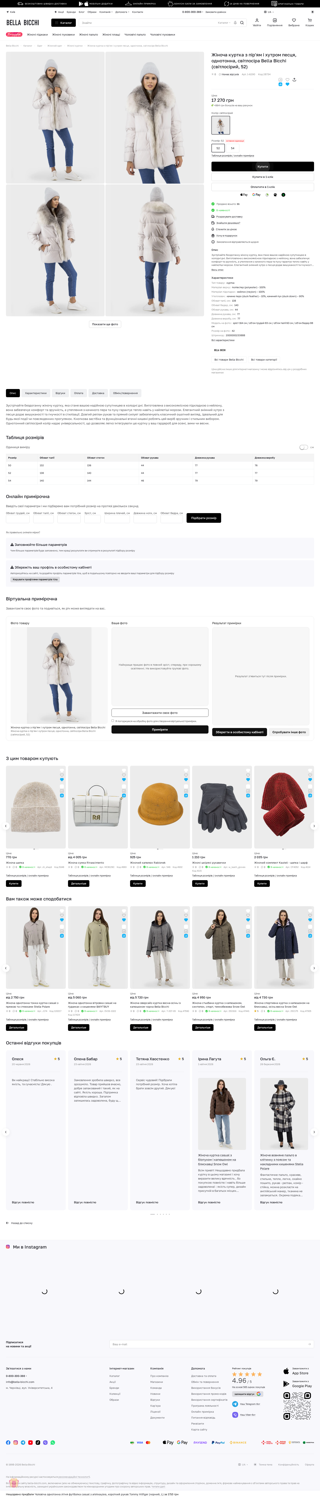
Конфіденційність (288, 1464)
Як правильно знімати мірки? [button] (23, 532)
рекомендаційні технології (74, 1476)
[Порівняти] (280, 79)
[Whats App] (53, 1442)
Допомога (198, 1368)
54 (232, 148)
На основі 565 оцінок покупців (248, 1387)
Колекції (114, 1393)
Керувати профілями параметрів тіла (35, 579)
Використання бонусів (206, 1387)
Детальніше (78, 883)
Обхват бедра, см (172, 513)
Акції (112, 1381)
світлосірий (220, 125)
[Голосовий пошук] (235, 23)
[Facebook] (8, 1442)
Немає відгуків (230, 74)
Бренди (114, 1387)
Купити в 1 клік (262, 176)
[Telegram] (23, 1442)
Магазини (156, 1381)
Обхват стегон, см (69, 513)
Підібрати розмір (203, 518)
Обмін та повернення (205, 1381)
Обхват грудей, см (18, 513)
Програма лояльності (205, 1405)
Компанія (157, 1368)
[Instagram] (15, 1442)
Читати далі (158, 1486)
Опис (13, 393)
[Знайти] (242, 23)
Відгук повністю (23, 1202)
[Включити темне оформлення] (312, 11)
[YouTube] (30, 1442)
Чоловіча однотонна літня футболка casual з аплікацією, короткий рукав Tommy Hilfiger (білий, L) (98, 1494)
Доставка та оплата (203, 1375)
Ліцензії (155, 1411)
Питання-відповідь (203, 1417)
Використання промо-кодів (208, 1393)
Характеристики (36, 393)
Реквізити (197, 1423)
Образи (114, 1399)
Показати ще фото (105, 324)
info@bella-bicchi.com (20, 1381)
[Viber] (45, 1442)
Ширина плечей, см (117, 513)
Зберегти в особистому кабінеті (239, 732)
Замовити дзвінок (215, 11)
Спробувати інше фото (289, 732)
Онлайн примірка (202, 1411)
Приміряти (160, 729)
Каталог (114, 1375)
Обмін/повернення (125, 393)
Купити (263, 166)
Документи (157, 1417)
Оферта (309, 1464)
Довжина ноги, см (145, 513)
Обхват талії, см (43, 513)
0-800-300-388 (191, 11)
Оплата (78, 393)
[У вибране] (287, 79)
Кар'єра (155, 1405)
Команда (156, 1387)
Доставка (98, 393)
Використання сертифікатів (209, 1399)
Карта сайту (199, 1429)
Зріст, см (90, 513)
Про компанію (159, 1375)
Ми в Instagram (30, 1246)
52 (218, 148)
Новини (155, 1393)
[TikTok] (38, 1442)
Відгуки (60, 393)
